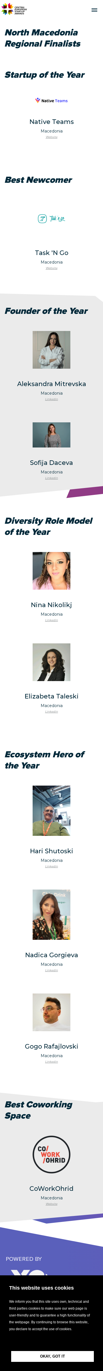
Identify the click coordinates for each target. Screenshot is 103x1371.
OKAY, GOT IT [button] (52, 1356)
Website (52, 137)
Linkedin (51, 399)
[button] (51, 1341)
